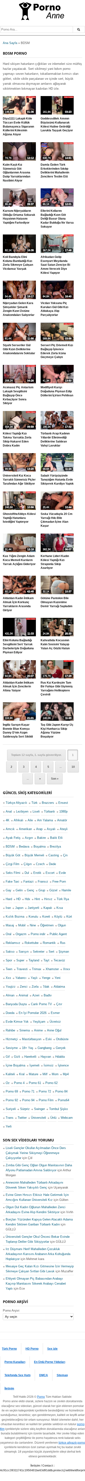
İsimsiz (49, 1065)
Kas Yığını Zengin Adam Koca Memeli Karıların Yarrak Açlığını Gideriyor (19, 560)
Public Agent (58, 934)
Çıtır (59, 1004)
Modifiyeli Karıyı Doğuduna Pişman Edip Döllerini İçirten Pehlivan (57, 391)
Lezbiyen (22, 811)
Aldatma (59, 986)
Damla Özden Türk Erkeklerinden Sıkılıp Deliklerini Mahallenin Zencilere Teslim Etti (55, 170)
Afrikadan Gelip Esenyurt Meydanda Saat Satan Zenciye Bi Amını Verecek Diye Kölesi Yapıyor (55, 264)
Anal (9, 811)
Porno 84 (61, 1091)
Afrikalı (18, 820)
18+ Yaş (27, 1047)
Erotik (37, 873)
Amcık (10, 829)
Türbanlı (49, 811)
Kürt (69, 916)
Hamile (66, 890)
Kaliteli (10, 1074)
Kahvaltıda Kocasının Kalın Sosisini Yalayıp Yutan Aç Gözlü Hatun (55, 644)
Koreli (46, 916)
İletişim (9, 1388)
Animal (23, 995)
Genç (30, 890)
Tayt (46, 960)
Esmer (55, 1013)
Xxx (8, 978)
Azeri (35, 995)
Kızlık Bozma (15, 916)
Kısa (59, 908)
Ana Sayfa (10, 43)
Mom (55, 1074)
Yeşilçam (39, 1021)
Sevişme (12, 1047)
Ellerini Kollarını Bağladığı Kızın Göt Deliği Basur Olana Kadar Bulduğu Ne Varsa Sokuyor (57, 218)
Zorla (35, 986)
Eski (49, 1039)
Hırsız (48, 899)
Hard (9, 899)
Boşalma (40, 846)
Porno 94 (28, 1100)
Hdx (27, 899)
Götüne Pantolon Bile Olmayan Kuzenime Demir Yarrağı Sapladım (56, 602)
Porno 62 (51, 1082)
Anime (38, 1030)
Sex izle (52, 1348)
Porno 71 (28, 1091)
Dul (27, 873)
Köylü (58, 916)
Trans (9, 1117)
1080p (63, 811)
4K (7, 820)
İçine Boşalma (15, 1065)
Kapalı (47, 908)
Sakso (10, 951)
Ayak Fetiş (13, 838)
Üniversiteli (38, 1117)
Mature (33, 1074)
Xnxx (66, 969)
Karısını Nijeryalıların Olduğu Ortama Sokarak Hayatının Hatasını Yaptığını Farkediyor (19, 216)
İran (8, 908)
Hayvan (46, 1056)
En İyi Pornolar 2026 (33, 1013)
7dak (46, 986)
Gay (8, 890)
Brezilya (55, 846)
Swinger (39, 1109)
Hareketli (30, 1056)
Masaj (10, 925)
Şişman (64, 951)
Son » (55, 778)
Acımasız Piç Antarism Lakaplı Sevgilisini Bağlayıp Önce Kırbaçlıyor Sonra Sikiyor (18, 395)
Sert (51, 951)
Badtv (48, 995)
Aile (30, 820)
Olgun (62, 925)
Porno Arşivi (11, 1310)
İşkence (63, 1065)
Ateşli (64, 829)
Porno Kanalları (14, 1362)
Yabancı (20, 978)
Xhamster (52, 969)
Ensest (63, 803)
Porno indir (38, 934)
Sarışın (24, 951)
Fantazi (28, 881)
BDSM (10, 846)
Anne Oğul (54, 1030)
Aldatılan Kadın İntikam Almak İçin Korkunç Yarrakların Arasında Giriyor (18, 604)
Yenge (46, 978)
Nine (33, 925)
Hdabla (60, 1056)
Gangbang (44, 1047)
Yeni (57, 978)
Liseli (36, 811)
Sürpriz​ (25, 1109)
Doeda (10, 1013)
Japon (19, 908)
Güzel (53, 890)
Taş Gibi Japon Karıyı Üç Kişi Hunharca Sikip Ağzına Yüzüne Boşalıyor (57, 730)
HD (18, 899)
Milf (44, 1074)
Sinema (24, 1030)
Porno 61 (35, 1082)
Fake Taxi (12, 881)
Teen (9, 969)
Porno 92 (12, 1100)
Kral (22, 1074)
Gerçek (61, 1047)
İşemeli (34, 1065)
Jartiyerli (33, 908)
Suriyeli (11, 1109)
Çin (65, 855)
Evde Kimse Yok (17, 1021)
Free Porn (59, 881)
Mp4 (66, 1074)
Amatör (62, 820)
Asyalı (51, 829)
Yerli (9, 1126)
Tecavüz (59, 960)
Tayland (34, 960)
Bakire (41, 838)
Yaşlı (34, 978)
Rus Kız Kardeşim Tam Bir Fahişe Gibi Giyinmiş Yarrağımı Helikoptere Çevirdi (57, 688)
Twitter (22, 1117)
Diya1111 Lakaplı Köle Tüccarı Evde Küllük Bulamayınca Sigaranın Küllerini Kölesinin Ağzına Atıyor (18, 126)
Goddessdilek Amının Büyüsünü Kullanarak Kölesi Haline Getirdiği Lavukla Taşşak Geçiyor (57, 124)
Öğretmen (47, 925)
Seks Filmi (13, 873)
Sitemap (62, 1375)
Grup (41, 890)
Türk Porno (9, 1348)
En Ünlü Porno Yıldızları (49, 1362)
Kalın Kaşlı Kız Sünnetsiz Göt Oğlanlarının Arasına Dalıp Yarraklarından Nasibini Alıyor (16, 172)
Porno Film (46, 1100)
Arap (39, 829)
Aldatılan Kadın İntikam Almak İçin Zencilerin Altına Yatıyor (18, 686)
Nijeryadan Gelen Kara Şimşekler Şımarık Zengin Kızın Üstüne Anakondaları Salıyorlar (18, 309)
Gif (8, 1056)
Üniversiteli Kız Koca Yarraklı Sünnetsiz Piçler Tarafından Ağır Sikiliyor (19, 479)
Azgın (29, 838)
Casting (53, 855)
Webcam (67, 1117)
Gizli (17, 1056)
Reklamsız (13, 943)
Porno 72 (45, 1091)
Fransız (43, 881)
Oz (8, 1082)
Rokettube (31, 943)
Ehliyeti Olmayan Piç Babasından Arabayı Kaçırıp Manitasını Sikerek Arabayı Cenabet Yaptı (36, 1283)
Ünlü (53, 1117)
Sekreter (38, 951)
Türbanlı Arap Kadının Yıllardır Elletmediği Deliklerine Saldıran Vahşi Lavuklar (55, 439)
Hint (37, 899)
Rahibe (10, 1030)
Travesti (22, 969)
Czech (40, 864)
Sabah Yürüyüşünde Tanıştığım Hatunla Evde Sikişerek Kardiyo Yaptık (57, 479)
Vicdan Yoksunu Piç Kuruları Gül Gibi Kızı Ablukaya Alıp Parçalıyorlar (54, 309)
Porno (41, 1396)
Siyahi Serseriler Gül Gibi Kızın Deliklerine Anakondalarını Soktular (19, 349)
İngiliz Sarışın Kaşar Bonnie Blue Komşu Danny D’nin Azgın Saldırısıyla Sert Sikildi (18, 730)
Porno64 (63, 1100)
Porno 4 (19, 1082)
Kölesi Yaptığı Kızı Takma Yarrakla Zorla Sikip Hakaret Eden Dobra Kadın (17, 439)
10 (73, 767)
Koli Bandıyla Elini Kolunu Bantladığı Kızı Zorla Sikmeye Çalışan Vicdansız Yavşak (18, 262)
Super (20, 960)
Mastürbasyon (31, 1039)
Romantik (49, 943)
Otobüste (62, 1039)
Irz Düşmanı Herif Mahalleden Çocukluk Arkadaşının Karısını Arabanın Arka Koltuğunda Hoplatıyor (38, 1254)
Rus (62, 943)
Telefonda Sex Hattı (17, 1375)
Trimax (36, 969)
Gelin (19, 890)
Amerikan (25, 829)
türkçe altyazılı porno (72, 1442)
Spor (9, 960)
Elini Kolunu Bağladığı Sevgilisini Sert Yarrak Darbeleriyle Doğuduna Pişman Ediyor (18, 646)
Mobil (22, 925)
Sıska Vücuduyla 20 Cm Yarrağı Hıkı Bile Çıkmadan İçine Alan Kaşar (56, 519)
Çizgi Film (12, 864)
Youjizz (11, 986)
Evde (62, 873)
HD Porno (32, 1348)
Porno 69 (12, 1091)
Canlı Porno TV (41, 1004)
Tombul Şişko (58, 1109)
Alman (10, 995)
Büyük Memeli (34, 855)
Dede (52, 864)
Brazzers (48, 803)
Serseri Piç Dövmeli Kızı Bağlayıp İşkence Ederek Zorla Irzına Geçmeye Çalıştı (57, 351)
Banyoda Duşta (16, 1004)
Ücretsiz (55, 1021)
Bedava (24, 846)
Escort (50, 873)
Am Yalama (45, 820)
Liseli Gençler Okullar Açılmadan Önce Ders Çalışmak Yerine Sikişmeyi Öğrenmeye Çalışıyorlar (36, 1153)
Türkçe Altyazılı (16, 802)
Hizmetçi (12, 1039)
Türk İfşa (63, 899)
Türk (34, 803)
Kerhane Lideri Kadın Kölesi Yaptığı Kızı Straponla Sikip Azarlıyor (55, 562)
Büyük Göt (13, 855)
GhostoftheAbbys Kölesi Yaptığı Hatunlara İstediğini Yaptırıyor (19, 518)
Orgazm (21, 934)
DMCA (43, 1375)
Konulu (33, 916)
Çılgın (28, 864)
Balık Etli (56, 838)
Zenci (23, 986)
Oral (8, 934)
